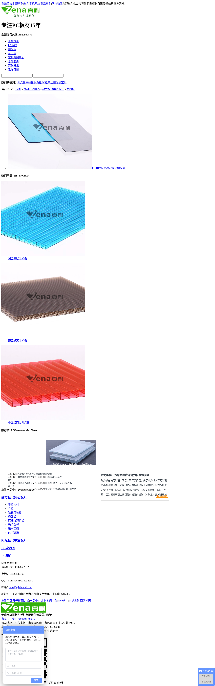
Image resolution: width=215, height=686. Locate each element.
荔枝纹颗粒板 (16, 520)
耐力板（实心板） (53, 89)
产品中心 (35, 600)
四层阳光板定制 (57, 82)
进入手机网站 (32, 3)
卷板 (10, 508)
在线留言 (6, 3)
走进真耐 (13, 69)
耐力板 (12, 53)
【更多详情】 (162, 496)
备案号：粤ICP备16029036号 (18, 618)
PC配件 (6, 556)
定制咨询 (108, 168)
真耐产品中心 (32, 89)
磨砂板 (71, 89)
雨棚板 (30, 82)
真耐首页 (13, 41)
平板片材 (13, 504)
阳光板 (12, 49)
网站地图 (57, 3)
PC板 (45, 82)
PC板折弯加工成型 (53, 477)
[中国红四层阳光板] (43, 419)
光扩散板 (13, 524)
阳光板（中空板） (14, 540)
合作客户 (13, 61)
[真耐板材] (20, 16)
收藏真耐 (18, 3)
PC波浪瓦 (8, 548)
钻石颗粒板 (15, 512)
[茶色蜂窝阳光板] (43, 337)
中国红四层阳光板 (19, 422)
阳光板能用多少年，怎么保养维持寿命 (35, 474)
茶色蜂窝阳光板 (17, 340)
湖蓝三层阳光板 (17, 258)
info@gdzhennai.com (20, 587)
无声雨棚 (13, 528)
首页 (18, 89)
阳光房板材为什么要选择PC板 (58, 483)
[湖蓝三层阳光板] (43, 255)
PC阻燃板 (13, 532)
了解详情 (119, 168)
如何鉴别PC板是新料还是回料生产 (60, 489)
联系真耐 (45, 3)
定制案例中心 (16, 57)
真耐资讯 (13, 65)
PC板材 (12, 45)
